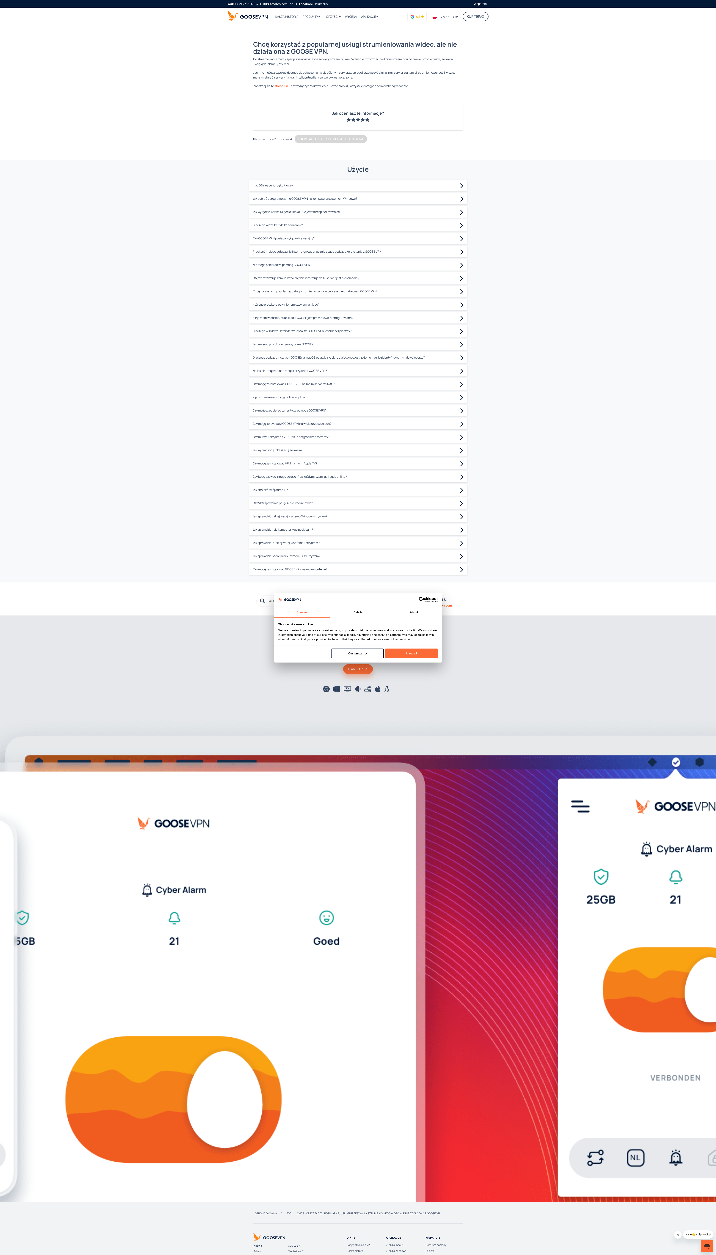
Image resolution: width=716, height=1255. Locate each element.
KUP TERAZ (475, 16)
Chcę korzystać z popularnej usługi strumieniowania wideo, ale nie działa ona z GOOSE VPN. (315, 291)
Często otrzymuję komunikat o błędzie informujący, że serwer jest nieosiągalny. (306, 278)
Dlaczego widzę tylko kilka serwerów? (278, 225)
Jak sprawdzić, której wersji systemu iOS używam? (286, 556)
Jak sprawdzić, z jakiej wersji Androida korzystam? (286, 543)
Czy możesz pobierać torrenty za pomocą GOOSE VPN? (289, 410)
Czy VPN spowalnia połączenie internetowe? (283, 503)
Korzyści (331, 17)
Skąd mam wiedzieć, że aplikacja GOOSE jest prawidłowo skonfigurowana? (303, 318)
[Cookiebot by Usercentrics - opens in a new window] (421, 600)
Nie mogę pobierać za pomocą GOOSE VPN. (282, 265)
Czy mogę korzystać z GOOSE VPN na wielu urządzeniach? (292, 424)
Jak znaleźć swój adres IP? (270, 490)
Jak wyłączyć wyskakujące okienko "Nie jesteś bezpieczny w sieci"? (298, 212)
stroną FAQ (282, 86)
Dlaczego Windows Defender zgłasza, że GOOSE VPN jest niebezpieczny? (302, 331)
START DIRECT (358, 669)
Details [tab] (358, 612)
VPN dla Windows (396, 1251)
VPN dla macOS (395, 1245)
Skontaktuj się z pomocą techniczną (330, 139)
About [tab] (414, 612)
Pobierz (429, 1251)
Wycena (351, 17)
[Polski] (434, 16)
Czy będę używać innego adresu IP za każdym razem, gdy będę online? (300, 477)
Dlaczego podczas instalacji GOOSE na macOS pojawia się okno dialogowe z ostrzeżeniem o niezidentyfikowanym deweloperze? (339, 357)
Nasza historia (286, 17)
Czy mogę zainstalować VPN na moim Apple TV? (285, 463)
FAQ (288, 1213)
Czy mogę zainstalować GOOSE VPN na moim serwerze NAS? (294, 384)
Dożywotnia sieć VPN (359, 1245)
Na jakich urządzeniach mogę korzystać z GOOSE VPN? (290, 371)
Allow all (411, 653)
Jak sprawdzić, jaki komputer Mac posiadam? (283, 529)
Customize (355, 653)
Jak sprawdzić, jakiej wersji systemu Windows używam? (290, 516)
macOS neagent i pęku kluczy (273, 185)
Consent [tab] (302, 612)
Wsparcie (480, 4)
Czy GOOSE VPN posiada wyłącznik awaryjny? (284, 238)
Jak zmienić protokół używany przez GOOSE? (283, 344)
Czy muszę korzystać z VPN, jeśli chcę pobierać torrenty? (291, 437)
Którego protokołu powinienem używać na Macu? (286, 304)
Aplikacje (368, 17)
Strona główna (266, 1213)
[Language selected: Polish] (434, 16)
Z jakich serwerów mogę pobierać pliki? (279, 397)
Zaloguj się (449, 17)
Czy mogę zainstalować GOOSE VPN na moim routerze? (290, 569)
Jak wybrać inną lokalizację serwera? (277, 450)
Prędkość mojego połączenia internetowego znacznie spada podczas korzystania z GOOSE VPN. (317, 251)
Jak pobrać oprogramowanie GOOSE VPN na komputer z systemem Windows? (305, 199)
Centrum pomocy (435, 1245)
